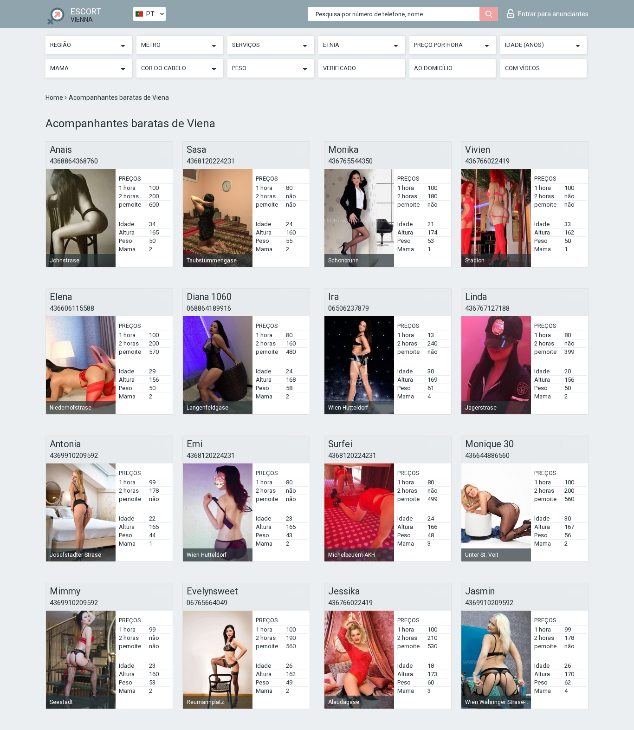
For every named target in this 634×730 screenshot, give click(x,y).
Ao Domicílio (433, 68)
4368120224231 (211, 161)
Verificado (339, 68)
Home (55, 97)
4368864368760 (74, 161)
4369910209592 (74, 455)
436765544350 (350, 161)
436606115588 (72, 308)
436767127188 (487, 308)
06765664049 (207, 603)
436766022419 (487, 161)
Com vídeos (522, 68)
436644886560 (487, 455)
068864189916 (209, 308)
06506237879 (348, 308)
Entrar (553, 14)
